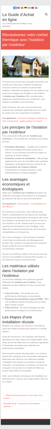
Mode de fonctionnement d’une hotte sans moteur (23, 396)
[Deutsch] (25, 8)
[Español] (22, 8)
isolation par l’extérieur (23, 326)
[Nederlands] (36, 8)
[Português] (32, 8)
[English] (18, 8)
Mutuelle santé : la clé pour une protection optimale (22, 404)
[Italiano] (29, 8)
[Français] (15, 8)
